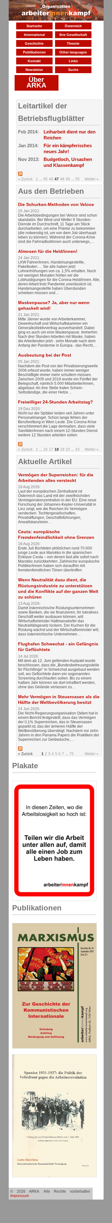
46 (51, 179)
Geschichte (34, 43)
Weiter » (92, 179)
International (34, 35)
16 (45, 449)
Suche (73, 70)
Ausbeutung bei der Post (44, 355)
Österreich (73, 26)
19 (62, 449)
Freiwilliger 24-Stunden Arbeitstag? (55, 401)
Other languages (73, 52)
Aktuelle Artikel (45, 461)
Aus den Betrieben (51, 191)
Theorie (73, 43)
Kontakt (34, 61)
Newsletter (34, 70)
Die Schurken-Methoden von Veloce (56, 204)
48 (62, 179)
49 (68, 179)
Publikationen (34, 52)
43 (77, 449)
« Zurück (25, 179)
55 (77, 179)
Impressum (19, 1196)
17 (51, 449)
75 (71, 754)
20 (68, 449)
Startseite (34, 26)
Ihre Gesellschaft (73, 35)
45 (45, 179)
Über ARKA (36, 82)
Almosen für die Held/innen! (47, 251)
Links (73, 61)
